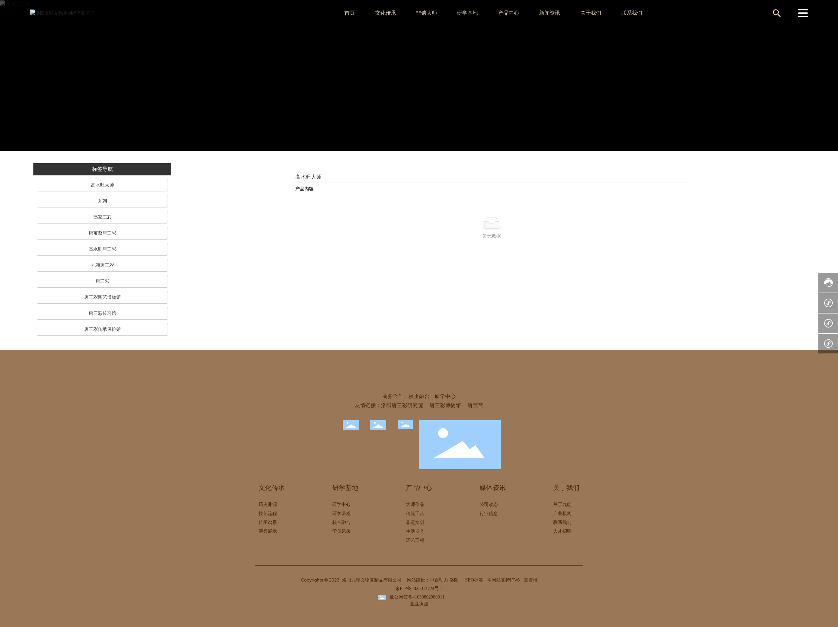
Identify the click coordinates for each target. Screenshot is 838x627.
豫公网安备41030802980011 (417, 597)
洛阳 (454, 580)
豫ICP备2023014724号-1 (419, 588)
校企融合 (419, 396)
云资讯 (530, 580)
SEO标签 (474, 580)
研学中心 (445, 396)
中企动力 (439, 580)
